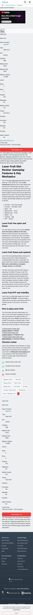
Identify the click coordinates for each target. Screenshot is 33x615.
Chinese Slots (7, 383)
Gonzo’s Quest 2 (7, 331)
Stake (3, 561)
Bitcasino (4, 564)
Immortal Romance (23, 569)
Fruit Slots (17, 386)
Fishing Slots (7, 386)
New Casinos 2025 (23, 543)
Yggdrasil (6, 44)
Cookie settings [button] (16, 609)
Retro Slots (17, 383)
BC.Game (4, 558)
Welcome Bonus (22, 551)
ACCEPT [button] (17, 613)
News (3, 551)
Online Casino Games (10, 5)
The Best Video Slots (9, 390)
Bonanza (20, 564)
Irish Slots (18, 379)
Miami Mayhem (7, 339)
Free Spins (20, 545)
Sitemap (4, 545)
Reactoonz (21, 566)
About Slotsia (5, 540)
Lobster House (7, 335)
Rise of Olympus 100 (9, 393)
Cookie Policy (21, 604)
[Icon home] (2, 5)
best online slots (14, 180)
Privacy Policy (12, 604)
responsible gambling (23, 588)
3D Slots (25, 386)
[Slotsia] (6, 2)
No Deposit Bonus (22, 548)
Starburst (20, 558)
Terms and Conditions (8, 543)
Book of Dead (21, 561)
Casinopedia (5, 548)
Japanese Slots (7, 379)
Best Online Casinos (23, 540)
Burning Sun (22, 390)
